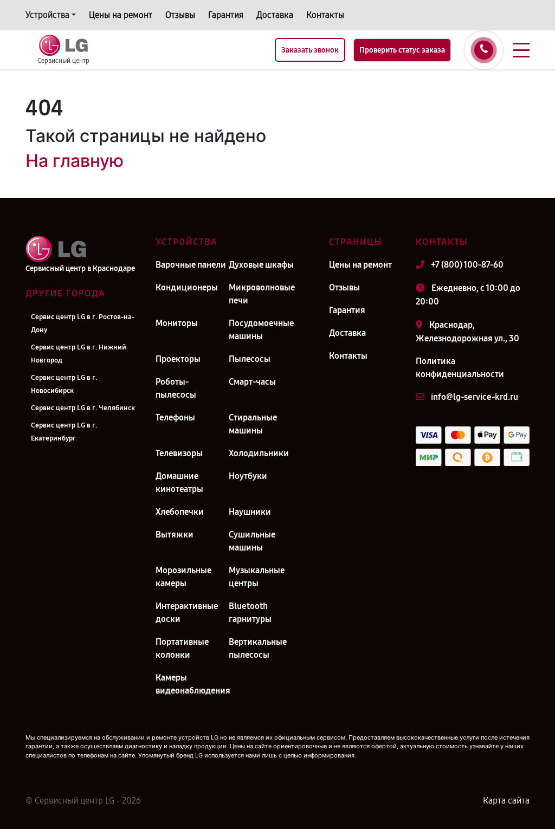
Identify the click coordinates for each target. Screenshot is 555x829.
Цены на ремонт (120, 15)
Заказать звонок (310, 50)
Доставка (274, 15)
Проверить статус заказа (402, 50)
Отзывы (180, 15)
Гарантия (225, 15)
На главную (74, 160)
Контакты (325, 15)
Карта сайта (506, 800)
